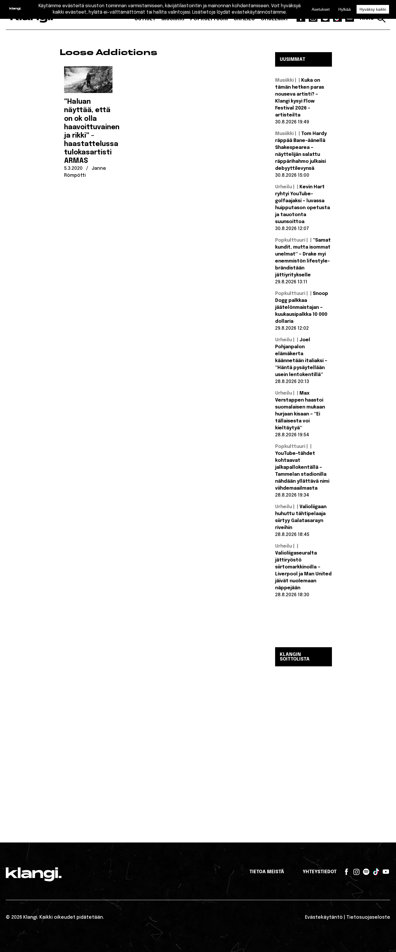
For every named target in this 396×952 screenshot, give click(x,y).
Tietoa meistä (266, 871)
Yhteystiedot (320, 871)
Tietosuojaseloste (368, 917)
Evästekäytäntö (324, 917)
